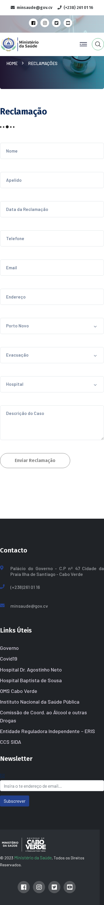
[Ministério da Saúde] (30, 43)
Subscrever (14, 801)
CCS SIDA (10, 742)
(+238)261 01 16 (25, 587)
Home (12, 63)
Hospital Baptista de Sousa (31, 680)
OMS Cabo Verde (18, 691)
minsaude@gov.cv (29, 606)
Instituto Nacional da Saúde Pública (39, 701)
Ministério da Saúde (33, 857)
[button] (52, 326)
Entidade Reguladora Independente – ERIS (47, 731)
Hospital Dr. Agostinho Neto (31, 669)
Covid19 (8, 658)
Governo (9, 648)
